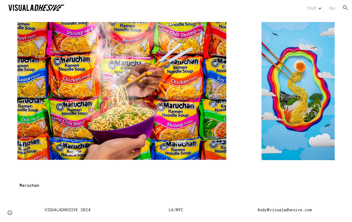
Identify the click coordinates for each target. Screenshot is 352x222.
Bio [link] (332, 7)
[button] (345, 7)
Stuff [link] (311, 7)
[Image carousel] (121, 94)
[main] (176, 185)
